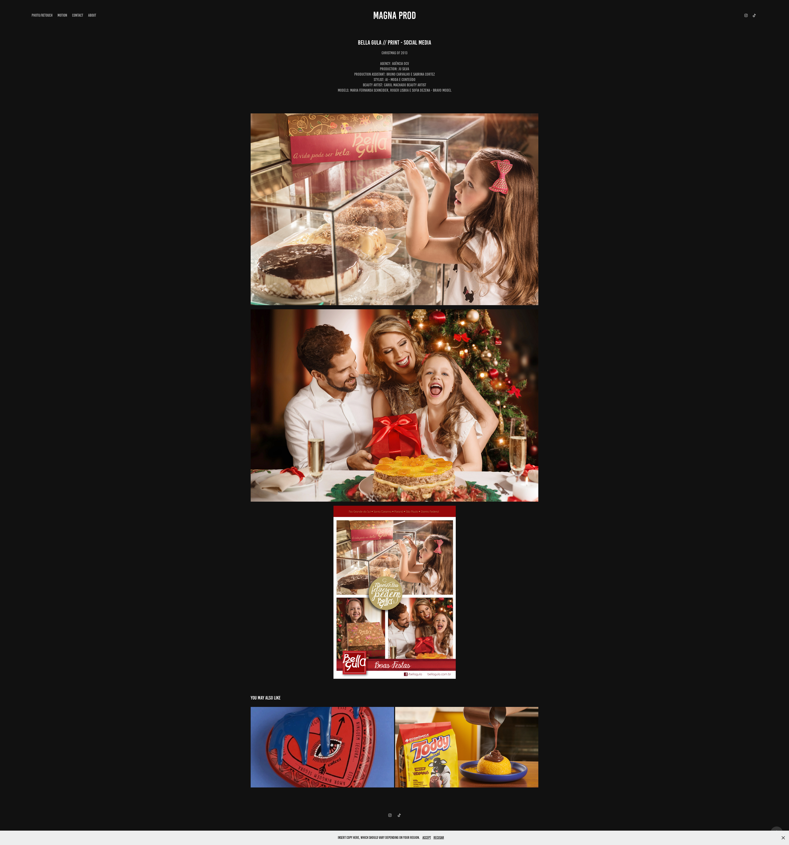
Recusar (439, 838)
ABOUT (92, 15)
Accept (426, 838)
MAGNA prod (394, 15)
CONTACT (77, 15)
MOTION (62, 15)
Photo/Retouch (42, 15)
